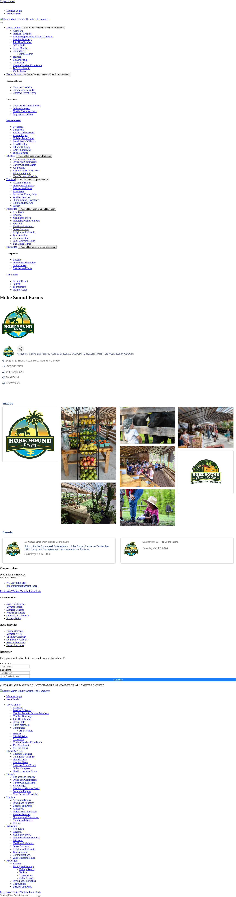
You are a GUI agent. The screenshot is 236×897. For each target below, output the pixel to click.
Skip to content (7, 1)
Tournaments (25, 875)
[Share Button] (20, 348)
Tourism (10, 797)
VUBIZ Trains (20, 748)
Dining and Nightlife (23, 185)
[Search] (39, 896)
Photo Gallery (20, 759)
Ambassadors (26, 53)
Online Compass (21, 768)
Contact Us (18, 62)
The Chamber (13, 704)
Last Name (5, 669)
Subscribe (118, 680)
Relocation (11, 826)
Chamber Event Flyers (24, 765)
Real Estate (18, 212)
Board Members (21, 48)
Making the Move (22, 217)
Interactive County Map (25, 194)
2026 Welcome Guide (24, 240)
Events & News (14, 750)
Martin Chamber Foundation (27, 65)
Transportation (20, 235)
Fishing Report (26, 869)
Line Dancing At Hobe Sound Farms (160, 542)
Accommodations (22, 182)
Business (10, 774)
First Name (5, 663)
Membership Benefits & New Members (33, 36)
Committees (19, 51)
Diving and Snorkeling (24, 881)
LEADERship (20, 59)
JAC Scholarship (21, 68)
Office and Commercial (25, 162)
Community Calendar (24, 756)
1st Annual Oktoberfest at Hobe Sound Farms (46, 542)
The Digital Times (22, 243)
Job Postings (19, 167)
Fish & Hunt (11, 275)
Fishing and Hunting (23, 866)
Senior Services (21, 229)
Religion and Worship (24, 232)
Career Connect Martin (24, 164)
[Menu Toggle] (1, 22)
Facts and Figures (22, 173)
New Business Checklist (25, 176)
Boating (17, 863)
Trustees (17, 56)
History (16, 205)
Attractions (18, 191)
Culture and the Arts (23, 202)
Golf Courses (19, 883)
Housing (17, 214)
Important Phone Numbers (26, 220)
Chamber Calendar (22, 753)
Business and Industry (24, 159)
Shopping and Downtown (26, 200)
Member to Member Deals (26, 170)
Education (18, 223)
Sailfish (23, 872)
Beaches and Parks (22, 188)
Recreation (11, 860)
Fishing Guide (26, 878)
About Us (18, 30)
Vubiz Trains (19, 71)
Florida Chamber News (25, 771)
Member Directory (22, 39)
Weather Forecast (21, 197)
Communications (21, 238)
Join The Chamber (22, 42)
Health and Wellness (23, 226)
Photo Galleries (13, 120)
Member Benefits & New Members (31, 713)
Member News (20, 762)
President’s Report (22, 33)
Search (3, 895)
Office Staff (19, 45)
